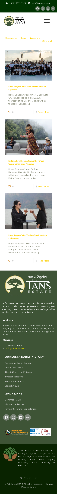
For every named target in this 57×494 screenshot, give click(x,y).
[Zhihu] (53, 8)
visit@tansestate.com (17, 348)
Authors (36, 38)
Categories (11, 38)
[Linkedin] (48, 8)
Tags (23, 38)
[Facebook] (37, 8)
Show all (47, 41)
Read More (43, 112)
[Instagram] (43, 8)
